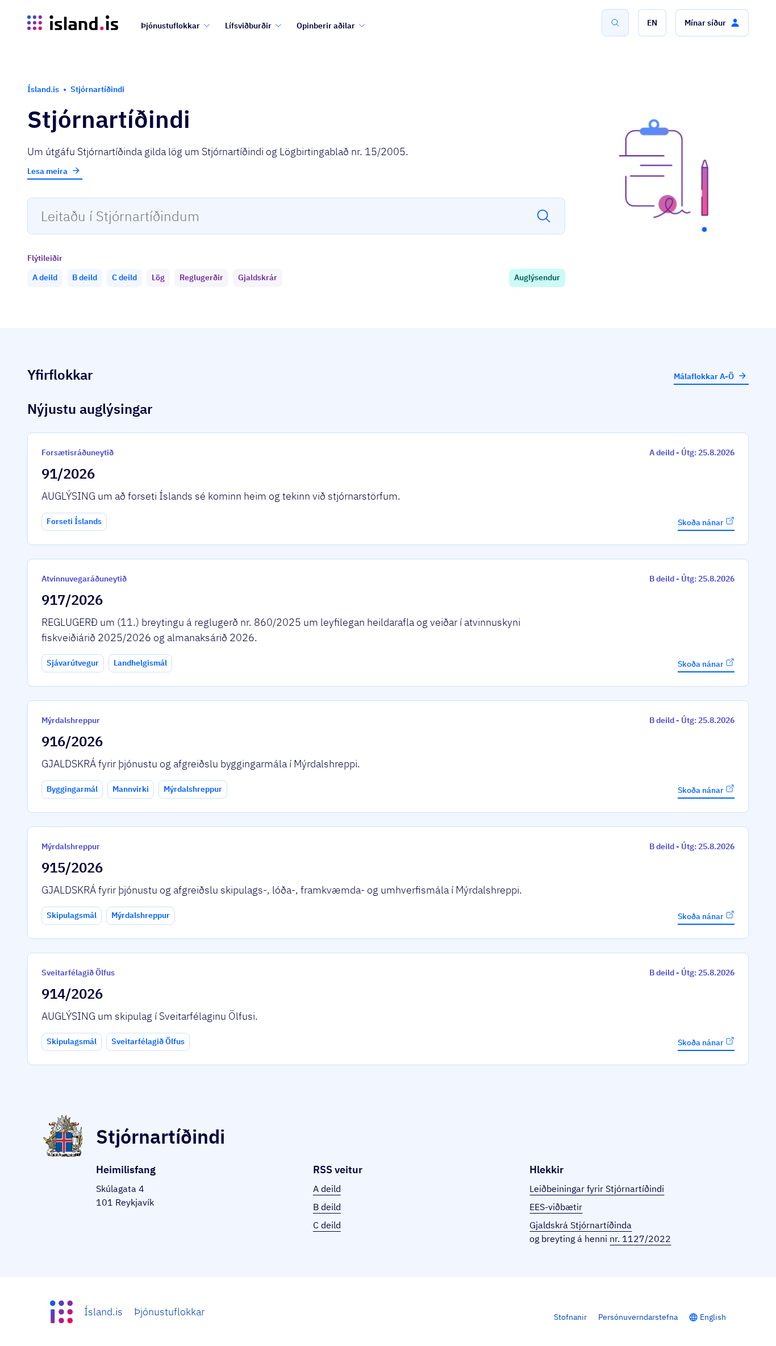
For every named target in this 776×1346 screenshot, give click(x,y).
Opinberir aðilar (326, 25)
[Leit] (615, 22)
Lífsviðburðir (248, 25)
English (713, 1317)
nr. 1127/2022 (640, 1238)
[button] (652, 22)
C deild (327, 1225)
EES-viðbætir (555, 1206)
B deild (327, 1206)
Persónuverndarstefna (638, 1317)
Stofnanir (570, 1317)
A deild (327, 1188)
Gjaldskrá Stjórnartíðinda (580, 1225)
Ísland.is (103, 1311)
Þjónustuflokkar (170, 25)
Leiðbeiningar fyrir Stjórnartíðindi (596, 1188)
